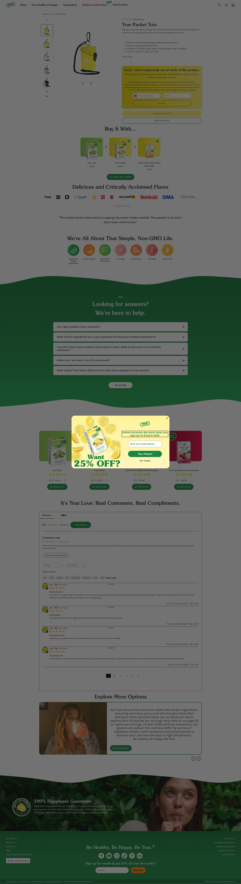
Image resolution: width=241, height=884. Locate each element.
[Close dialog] (166, 418)
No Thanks (145, 460)
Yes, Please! (145, 453)
